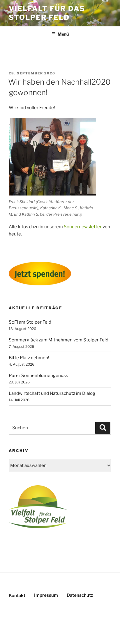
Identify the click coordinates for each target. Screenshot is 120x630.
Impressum (46, 595)
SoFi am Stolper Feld (30, 322)
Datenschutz (80, 595)
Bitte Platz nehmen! (29, 357)
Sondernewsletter (83, 226)
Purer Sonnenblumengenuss (38, 375)
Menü (63, 34)
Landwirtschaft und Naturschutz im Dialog (52, 393)
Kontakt (17, 595)
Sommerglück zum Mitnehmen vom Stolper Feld (58, 340)
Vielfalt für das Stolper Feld (47, 13)
